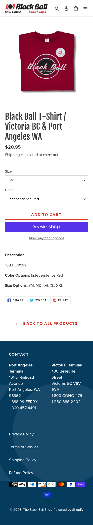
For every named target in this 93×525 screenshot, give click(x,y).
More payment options (46, 238)
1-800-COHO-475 (66, 396)
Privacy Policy (21, 434)
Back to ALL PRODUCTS (50, 323)
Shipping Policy (22, 460)
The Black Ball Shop (37, 509)
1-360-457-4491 (22, 408)
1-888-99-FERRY (23, 402)
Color (9, 190)
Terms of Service (24, 447)
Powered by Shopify (68, 509)
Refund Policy (21, 473)
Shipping (12, 155)
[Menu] (85, 8)
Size (8, 171)
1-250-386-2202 (66, 402)
